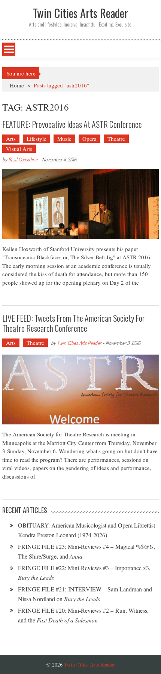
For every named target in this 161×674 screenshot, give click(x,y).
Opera (89, 138)
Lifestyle (36, 138)
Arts (11, 138)
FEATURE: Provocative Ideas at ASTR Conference (72, 124)
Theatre (116, 138)
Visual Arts (19, 148)
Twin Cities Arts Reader (79, 343)
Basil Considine (22, 159)
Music (64, 138)
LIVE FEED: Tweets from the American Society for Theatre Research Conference (73, 323)
